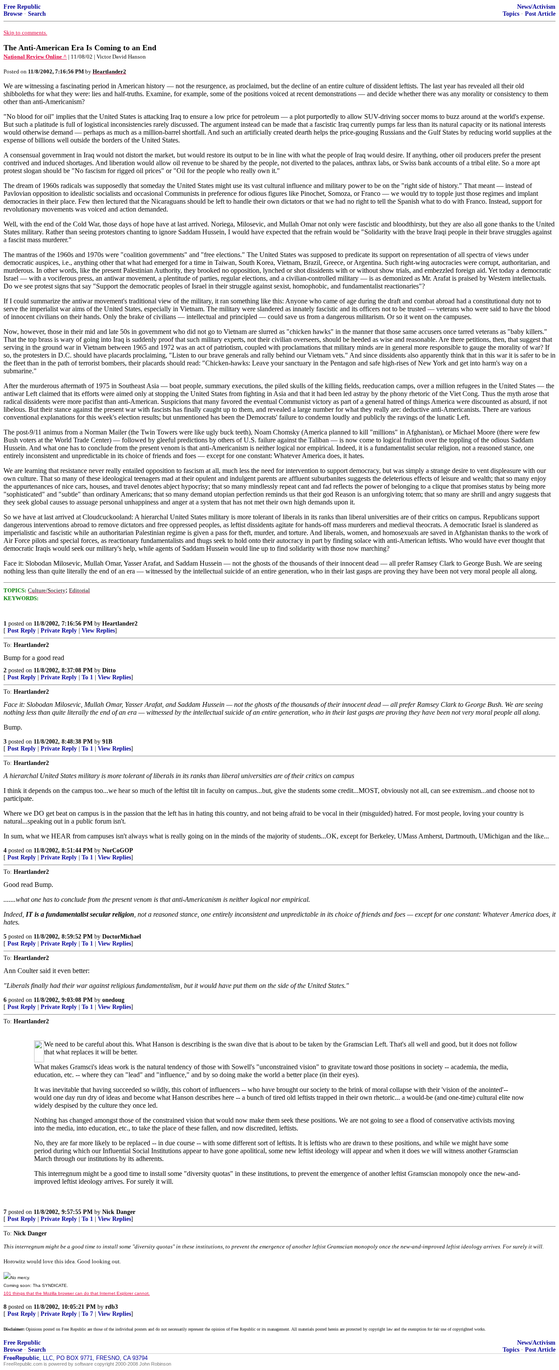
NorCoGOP (117, 850)
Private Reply (59, 630)
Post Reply (21, 630)
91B (107, 741)
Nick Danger (118, 1212)
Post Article (540, 13)
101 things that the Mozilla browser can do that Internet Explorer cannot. (76, 1293)
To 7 (87, 1314)
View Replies (98, 630)
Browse (12, 13)
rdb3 (111, 1307)
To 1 (87, 677)
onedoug (113, 1000)
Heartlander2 (120, 623)
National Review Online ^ (35, 56)
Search (37, 13)
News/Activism (536, 6)
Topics (511, 13)
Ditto (109, 670)
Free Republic (22, 6)
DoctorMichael (121, 936)
